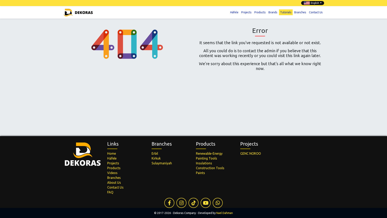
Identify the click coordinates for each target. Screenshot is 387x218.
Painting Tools (206, 158)
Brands (272, 12)
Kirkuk (156, 158)
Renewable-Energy (209, 153)
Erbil (155, 153)
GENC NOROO (250, 153)
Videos (112, 173)
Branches (300, 12)
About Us (114, 182)
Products (260, 12)
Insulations (204, 163)
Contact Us (316, 12)
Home (111, 153)
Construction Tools (210, 168)
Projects (246, 12)
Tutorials (285, 12)
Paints (200, 173)
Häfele (234, 12)
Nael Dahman (224, 213)
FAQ (110, 192)
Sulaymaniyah (162, 163)
